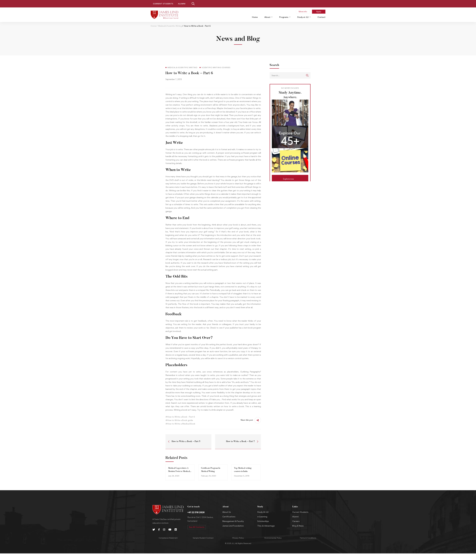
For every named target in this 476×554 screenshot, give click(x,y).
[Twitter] (154, 529)
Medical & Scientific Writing (170, 26)
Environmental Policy (273, 538)
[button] (290, 178)
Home (153, 26)
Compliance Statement (168, 538)
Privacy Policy (238, 538)
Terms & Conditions (308, 538)
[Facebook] (159, 529)
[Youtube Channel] (170, 529)
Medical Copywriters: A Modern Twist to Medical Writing (179, 471)
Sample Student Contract (203, 538)
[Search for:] (290, 75)
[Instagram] (164, 529)
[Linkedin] (175, 529)
